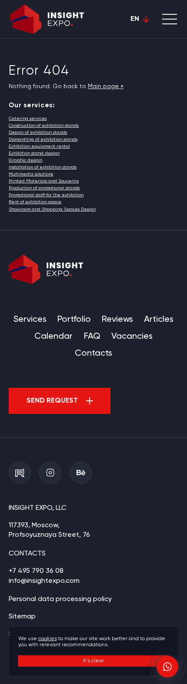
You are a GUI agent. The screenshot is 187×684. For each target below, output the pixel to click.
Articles (159, 319)
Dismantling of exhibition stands (43, 139)
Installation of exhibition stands (43, 167)
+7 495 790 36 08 (36, 571)
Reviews (117, 319)
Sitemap (22, 616)
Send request (52, 400)
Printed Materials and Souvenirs (44, 181)
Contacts (93, 353)
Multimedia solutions (31, 174)
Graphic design (25, 160)
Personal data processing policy (60, 599)
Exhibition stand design (34, 153)
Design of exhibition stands (38, 132)
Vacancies (132, 336)
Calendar (53, 336)
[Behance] (81, 472)
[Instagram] (50, 472)
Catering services (28, 118)
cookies (47, 638)
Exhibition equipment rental (39, 146)
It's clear (93, 661)
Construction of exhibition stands (44, 125)
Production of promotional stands (44, 188)
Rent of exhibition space (35, 202)
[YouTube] (19, 472)
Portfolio (74, 319)
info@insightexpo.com (44, 581)
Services (30, 319)
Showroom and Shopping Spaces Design (52, 209)
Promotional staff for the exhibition (46, 195)
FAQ (92, 336)
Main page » (106, 86)
